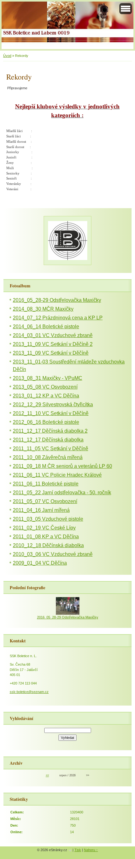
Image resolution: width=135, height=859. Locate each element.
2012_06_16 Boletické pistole (46, 422)
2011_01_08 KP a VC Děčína (46, 536)
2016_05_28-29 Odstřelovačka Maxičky (57, 300)
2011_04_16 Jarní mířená (41, 510)
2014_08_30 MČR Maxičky (43, 309)
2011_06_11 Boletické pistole (45, 483)
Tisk (77, 850)
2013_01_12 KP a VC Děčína (46, 395)
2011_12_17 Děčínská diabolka (48, 439)
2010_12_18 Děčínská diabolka (48, 545)
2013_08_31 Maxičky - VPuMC (47, 378)
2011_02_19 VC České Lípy (44, 527)
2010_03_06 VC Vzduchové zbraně (53, 554)
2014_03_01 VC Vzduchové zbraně (53, 335)
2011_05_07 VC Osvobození (45, 501)
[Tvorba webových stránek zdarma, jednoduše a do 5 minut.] (70, 850)
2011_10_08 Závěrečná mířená (48, 457)
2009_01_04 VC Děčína (40, 563)
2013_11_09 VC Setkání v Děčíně (51, 353)
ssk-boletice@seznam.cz (29, 692)
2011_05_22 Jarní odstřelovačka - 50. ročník (62, 492)
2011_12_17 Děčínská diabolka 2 (50, 431)
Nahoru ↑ (91, 850)
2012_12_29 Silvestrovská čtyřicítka (53, 404)
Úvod (7, 56)
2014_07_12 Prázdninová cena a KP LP (58, 317)
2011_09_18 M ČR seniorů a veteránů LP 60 (62, 466)
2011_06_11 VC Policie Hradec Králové (57, 475)
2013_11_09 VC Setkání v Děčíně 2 (53, 344)
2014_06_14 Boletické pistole (46, 326)
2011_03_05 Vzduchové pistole (48, 519)
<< (47, 775)
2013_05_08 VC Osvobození (45, 387)
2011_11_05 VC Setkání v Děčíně (50, 448)
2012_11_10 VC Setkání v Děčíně (51, 413)
